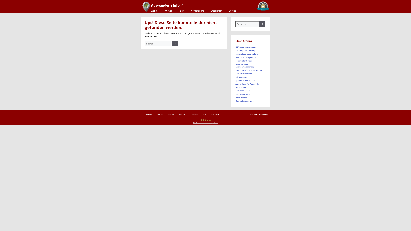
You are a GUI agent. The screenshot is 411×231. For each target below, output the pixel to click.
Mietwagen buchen (243, 94)
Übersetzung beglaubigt (245, 57)
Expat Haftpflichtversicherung (248, 70)
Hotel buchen (241, 97)
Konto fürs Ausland (243, 74)
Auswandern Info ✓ (167, 5)
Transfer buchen (242, 91)
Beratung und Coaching (245, 50)
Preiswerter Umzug (243, 61)
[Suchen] (175, 44)
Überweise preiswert (244, 101)
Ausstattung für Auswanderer (248, 84)
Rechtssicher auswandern (246, 54)
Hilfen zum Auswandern (245, 47)
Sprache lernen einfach (245, 80)
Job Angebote (241, 77)
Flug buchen (240, 87)
